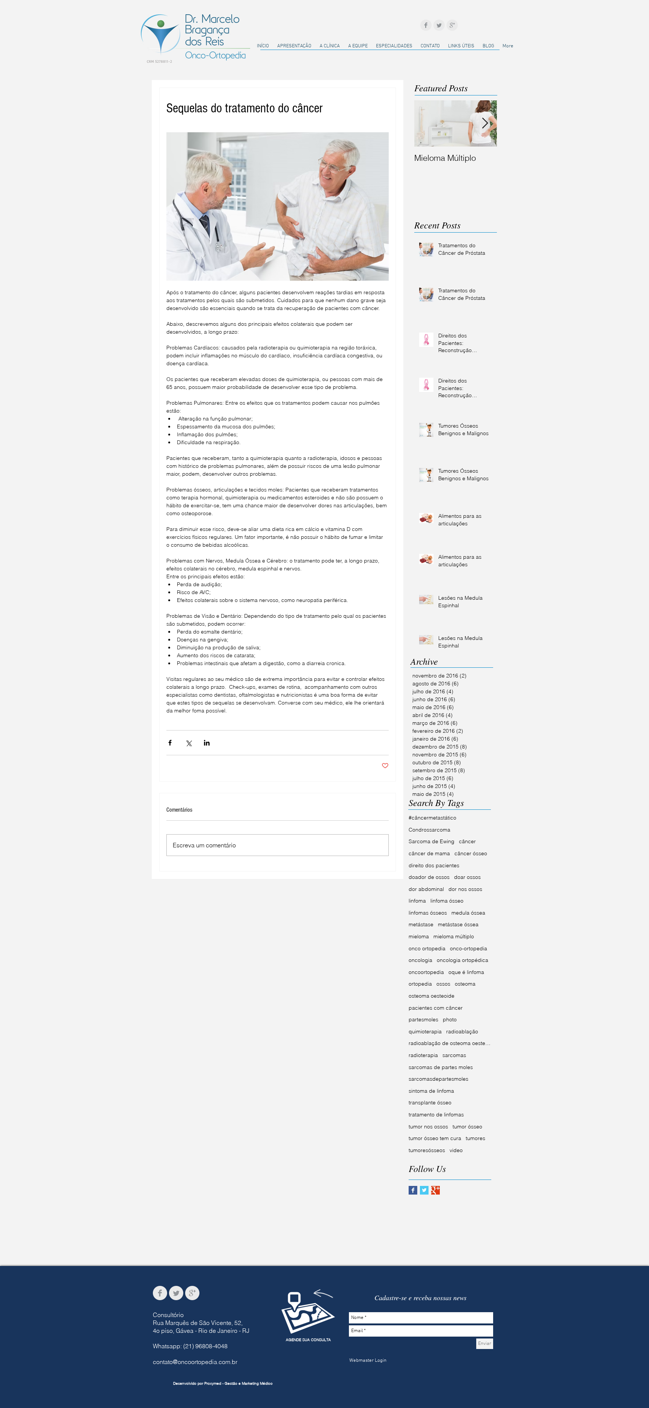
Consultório (168, 1315)
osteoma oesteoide (431, 995)
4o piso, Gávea (173, 1330)
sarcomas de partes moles (441, 1067)
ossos (443, 983)
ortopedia (420, 983)
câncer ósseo (470, 853)
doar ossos (467, 877)
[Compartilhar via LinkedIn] (206, 742)
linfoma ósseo (446, 900)
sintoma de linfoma (431, 1090)
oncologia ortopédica (462, 960)
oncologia (420, 960)
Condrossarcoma (429, 829)
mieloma (419, 936)
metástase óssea (458, 924)
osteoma (465, 983)
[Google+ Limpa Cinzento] (452, 25)
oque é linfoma (466, 972)
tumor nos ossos (428, 1126)
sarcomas (454, 1055)
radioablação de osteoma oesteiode (450, 1043)
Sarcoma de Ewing (431, 841)
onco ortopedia (427, 948)
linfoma (417, 900)
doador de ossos (429, 877)
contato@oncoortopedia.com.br (195, 1362)
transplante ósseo (430, 1102)
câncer (467, 841)
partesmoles (423, 1019)
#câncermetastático (432, 817)
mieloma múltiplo (453, 936)
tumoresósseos (427, 1150)
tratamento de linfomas (436, 1114)
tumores (475, 1138)
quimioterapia (425, 1031)
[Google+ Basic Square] (435, 1190)
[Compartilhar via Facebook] (170, 742)
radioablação (462, 1031)
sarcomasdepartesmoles (438, 1078)
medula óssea (468, 912)
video (456, 1150)
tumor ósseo (467, 1126)
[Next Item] (484, 123)
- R (197, 1330)
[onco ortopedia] (308, 1313)
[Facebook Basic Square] (413, 1190)
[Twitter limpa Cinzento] (439, 25)
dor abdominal (426, 889)
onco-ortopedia (468, 948)
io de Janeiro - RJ (225, 1330)
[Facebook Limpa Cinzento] (426, 25)
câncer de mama (429, 853)
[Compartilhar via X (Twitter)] (188, 742)
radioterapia (423, 1055)
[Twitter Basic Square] (424, 1190)
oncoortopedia (426, 972)
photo (450, 1019)
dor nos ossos (465, 889)
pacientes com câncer (436, 1007)
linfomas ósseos (428, 912)
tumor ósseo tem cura (435, 1138)
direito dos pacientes (434, 865)
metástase (421, 924)
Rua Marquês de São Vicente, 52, (198, 1322)
